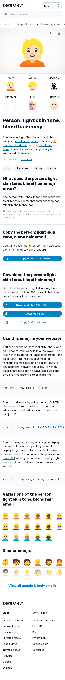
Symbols (7, 667)
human (39, 168)
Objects (7, 661)
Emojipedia (26, 159)
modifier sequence (26, 141)
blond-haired (23, 168)
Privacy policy (40, 637)
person (52, 168)
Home (6, 24)
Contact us (38, 649)
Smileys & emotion (13, 620)
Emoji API (9, 458)
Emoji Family (13, 5)
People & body (25, 24)
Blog (35, 632)
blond (7, 168)
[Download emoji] (59, 34)
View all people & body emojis (32, 586)
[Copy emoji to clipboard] (52, 34)
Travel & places (11, 649)
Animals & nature (12, 637)
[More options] (58, 305)
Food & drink (10, 643)
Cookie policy (40, 643)
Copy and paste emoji (44, 620)
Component (9, 632)
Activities (7, 655)
